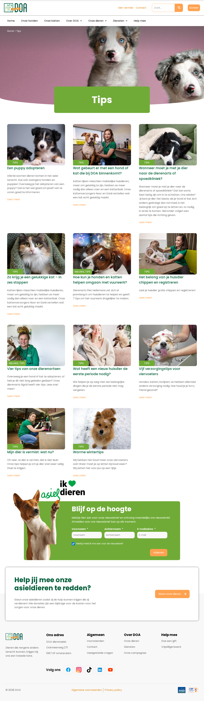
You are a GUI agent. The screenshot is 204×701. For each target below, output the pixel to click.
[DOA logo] (21, 7)
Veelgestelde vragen (100, 653)
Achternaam (112, 529)
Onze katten (52, 21)
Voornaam (79, 529)
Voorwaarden (95, 641)
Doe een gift (169, 641)
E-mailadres (145, 529)
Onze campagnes (135, 653)
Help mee (140, 21)
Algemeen (96, 634)
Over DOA (72, 21)
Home (11, 21)
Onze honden (29, 21)
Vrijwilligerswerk (171, 647)
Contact (92, 647)
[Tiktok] (89, 669)
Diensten (118, 21)
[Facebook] (68, 669)
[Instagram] (78, 669)
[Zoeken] (179, 8)
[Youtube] (110, 669)
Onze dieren (95, 21)
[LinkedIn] (99, 669)
